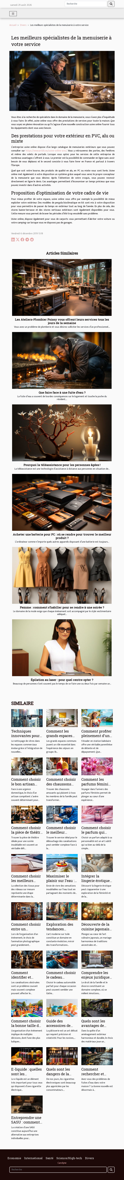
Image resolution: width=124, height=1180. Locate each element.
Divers (23, 25)
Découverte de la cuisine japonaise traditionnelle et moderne (96, 931)
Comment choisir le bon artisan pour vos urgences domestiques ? (26, 786)
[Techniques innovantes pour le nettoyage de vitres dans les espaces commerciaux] (27, 718)
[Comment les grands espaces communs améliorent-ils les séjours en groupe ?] (62, 718)
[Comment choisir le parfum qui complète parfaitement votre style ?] (97, 814)
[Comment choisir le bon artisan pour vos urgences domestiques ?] (27, 766)
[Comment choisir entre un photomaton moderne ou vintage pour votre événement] (27, 911)
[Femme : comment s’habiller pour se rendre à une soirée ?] (62, 575)
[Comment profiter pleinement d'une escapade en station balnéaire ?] (97, 718)
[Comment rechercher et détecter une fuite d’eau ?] (97, 1056)
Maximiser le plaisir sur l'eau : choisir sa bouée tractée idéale (60, 883)
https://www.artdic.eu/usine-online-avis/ (46, 151)
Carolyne (62, 1163)
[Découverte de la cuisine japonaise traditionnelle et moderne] (97, 911)
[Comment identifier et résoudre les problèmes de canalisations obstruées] (27, 959)
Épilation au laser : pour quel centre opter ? (62, 680)
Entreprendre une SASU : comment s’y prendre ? (26, 1122)
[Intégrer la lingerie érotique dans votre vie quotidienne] (97, 863)
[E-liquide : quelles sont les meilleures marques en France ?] (27, 1056)
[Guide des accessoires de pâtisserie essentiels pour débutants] (62, 1008)
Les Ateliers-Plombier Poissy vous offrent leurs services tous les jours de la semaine (62, 321)
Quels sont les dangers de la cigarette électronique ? (58, 1076)
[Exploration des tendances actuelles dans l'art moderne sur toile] (62, 911)
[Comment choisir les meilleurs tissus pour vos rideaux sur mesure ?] (27, 863)
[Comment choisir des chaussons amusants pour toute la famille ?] (62, 766)
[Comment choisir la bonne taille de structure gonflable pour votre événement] (27, 1008)
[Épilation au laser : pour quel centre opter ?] (62, 647)
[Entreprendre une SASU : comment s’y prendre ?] (27, 1104)
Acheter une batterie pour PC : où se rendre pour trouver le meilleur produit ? (62, 536)
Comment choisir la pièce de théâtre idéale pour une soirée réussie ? (26, 834)
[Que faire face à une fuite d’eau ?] (62, 360)
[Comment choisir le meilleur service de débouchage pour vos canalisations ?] (62, 814)
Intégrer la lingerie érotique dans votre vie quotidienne (95, 883)
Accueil (12, 25)
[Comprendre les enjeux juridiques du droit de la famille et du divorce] (97, 959)
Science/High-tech (69, 1158)
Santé (49, 1158)
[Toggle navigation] (13, 13)
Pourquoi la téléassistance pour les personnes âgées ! (62, 465)
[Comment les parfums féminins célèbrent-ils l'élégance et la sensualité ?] (97, 766)
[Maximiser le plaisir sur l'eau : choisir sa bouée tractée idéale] (62, 863)
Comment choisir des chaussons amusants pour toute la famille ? (61, 786)
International (33, 1158)
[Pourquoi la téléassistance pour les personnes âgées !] (62, 432)
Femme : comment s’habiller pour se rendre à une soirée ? (62, 607)
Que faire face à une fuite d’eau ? (62, 392)
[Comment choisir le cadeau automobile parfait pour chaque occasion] (62, 959)
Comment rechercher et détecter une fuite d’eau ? (96, 1076)
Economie (14, 1158)
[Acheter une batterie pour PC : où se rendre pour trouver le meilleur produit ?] (62, 502)
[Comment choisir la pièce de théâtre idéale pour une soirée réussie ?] (27, 814)
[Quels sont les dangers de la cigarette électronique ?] (62, 1056)
